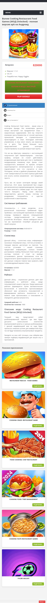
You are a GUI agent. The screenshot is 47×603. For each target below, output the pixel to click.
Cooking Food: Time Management (23, 499)
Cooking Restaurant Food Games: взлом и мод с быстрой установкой (23, 87)
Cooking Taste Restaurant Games (23, 539)
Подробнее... (38, 386)
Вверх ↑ (42, 602)
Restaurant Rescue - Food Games (23, 381)
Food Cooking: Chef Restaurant (23, 460)
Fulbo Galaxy (23, 578)
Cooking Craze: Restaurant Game (23, 420)
